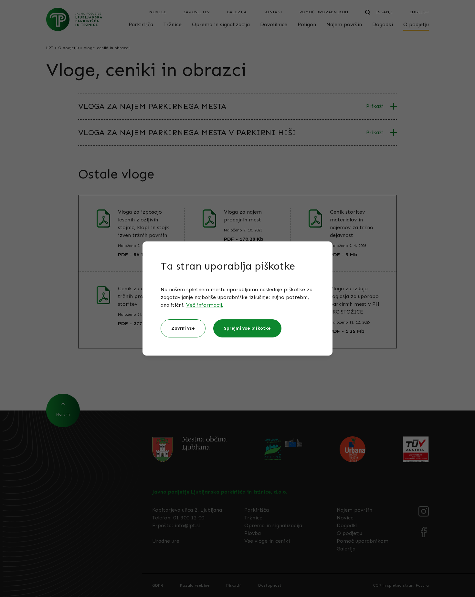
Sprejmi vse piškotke (247, 328)
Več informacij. (204, 305)
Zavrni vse (183, 328)
